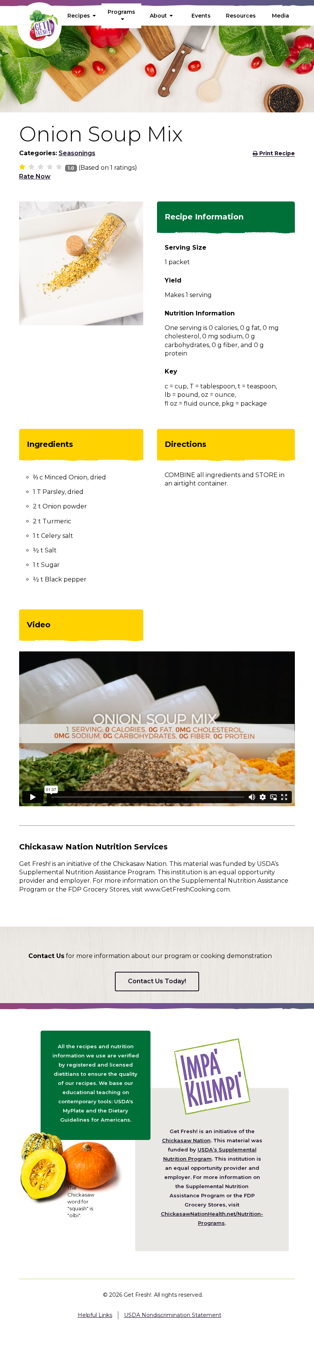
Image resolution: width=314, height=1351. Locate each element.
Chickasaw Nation (186, 1140)
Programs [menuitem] (121, 11)
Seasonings (77, 153)
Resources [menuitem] (241, 15)
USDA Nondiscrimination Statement (172, 1315)
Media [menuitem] (280, 15)
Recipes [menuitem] (78, 15)
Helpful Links (95, 1315)
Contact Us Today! (157, 981)
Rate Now (35, 176)
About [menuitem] (158, 15)
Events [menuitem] (201, 15)
